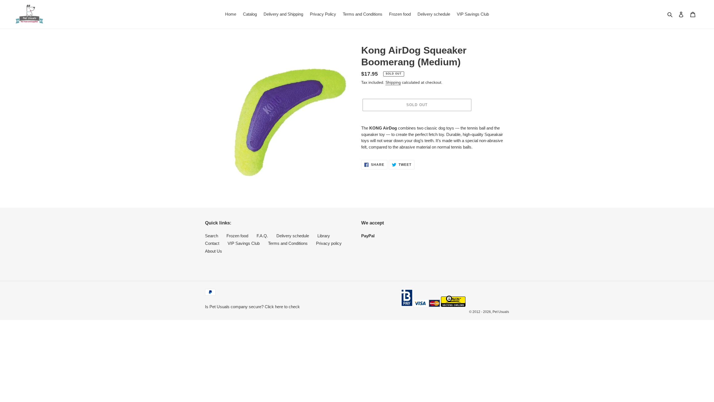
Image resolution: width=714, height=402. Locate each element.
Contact (212, 243)
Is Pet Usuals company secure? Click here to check (252, 306)
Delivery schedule (292, 235)
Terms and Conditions (288, 243)
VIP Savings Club (244, 243)
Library (323, 235)
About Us (213, 251)
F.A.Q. (262, 235)
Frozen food (237, 235)
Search (211, 235)
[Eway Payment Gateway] (453, 305)
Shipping (393, 82)
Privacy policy (329, 243)
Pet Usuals (501, 312)
